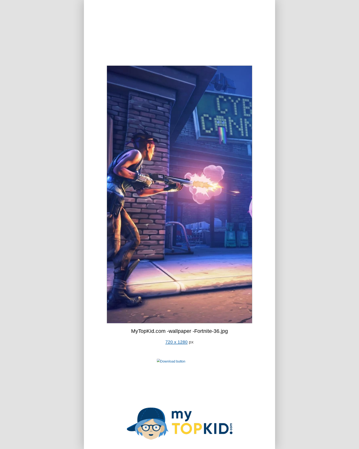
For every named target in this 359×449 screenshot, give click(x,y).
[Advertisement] (179, 33)
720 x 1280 (176, 341)
